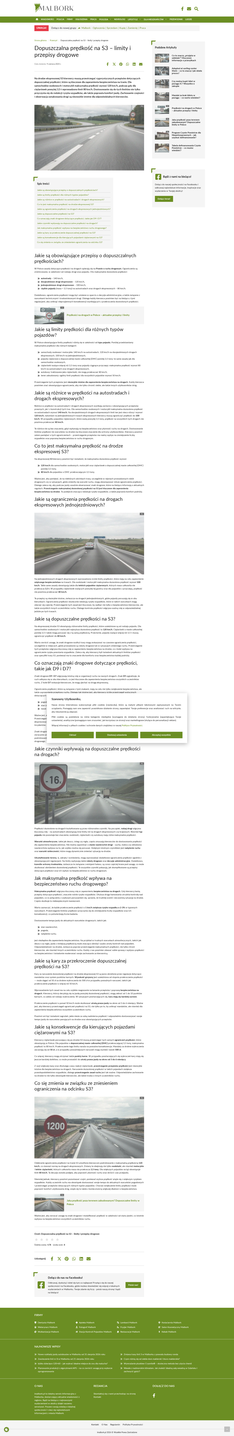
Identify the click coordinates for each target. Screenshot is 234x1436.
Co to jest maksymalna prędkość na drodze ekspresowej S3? (65, 204)
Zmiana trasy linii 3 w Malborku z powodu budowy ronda (151, 1354)
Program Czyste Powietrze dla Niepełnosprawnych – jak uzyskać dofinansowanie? (186, 135)
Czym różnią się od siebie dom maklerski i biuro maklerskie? (152, 1359)
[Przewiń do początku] (227, 1429)
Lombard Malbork (128, 1323)
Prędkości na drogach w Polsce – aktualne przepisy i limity (98, 315)
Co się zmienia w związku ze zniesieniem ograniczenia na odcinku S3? (70, 242)
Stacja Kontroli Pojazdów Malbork (95, 1332)
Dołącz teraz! (164, 199)
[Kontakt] (189, 8)
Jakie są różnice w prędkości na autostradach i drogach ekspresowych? (70, 200)
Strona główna (40, 41)
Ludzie (188, 19)
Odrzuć (72, 735)
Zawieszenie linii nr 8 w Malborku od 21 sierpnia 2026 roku (66, 1359)
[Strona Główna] (37, 20)
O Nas (105, 1425)
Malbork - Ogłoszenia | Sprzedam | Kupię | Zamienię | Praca (114, 28)
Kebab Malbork (169, 1332)
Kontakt (97, 1397)
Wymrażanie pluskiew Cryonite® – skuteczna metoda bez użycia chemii (158, 1364)
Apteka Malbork (86, 1323)
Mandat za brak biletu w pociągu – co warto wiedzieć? (186, 96)
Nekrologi (119, 19)
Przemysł (53, 41)
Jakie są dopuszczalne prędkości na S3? (55, 214)
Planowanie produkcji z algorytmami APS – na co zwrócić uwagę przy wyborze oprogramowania (75, 1370)
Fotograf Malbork (87, 1327)
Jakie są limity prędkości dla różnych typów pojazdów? (63, 195)
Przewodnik (176, 19)
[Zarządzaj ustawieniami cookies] (6, 1429)
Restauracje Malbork (130, 1332)
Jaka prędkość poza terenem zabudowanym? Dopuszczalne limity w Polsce (103, 1203)
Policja (60, 19)
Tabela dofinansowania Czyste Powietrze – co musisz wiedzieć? (186, 148)
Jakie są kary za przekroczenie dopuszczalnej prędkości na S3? (66, 233)
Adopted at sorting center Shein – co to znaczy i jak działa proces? (187, 70)
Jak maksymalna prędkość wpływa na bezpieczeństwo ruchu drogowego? (72, 228)
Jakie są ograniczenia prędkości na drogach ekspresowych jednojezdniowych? (73, 209)
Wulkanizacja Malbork (48, 1332)
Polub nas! (133, 1285)
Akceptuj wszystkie (161, 735)
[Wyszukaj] (196, 8)
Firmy (70, 19)
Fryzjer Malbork (127, 1327)
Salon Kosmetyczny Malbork (175, 1327)
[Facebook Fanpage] (181, 8)
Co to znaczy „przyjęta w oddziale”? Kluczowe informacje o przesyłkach (184, 58)
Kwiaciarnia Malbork (171, 1323)
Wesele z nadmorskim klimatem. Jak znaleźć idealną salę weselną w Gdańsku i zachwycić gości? (160, 1370)
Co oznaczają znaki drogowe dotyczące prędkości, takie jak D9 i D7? (69, 219)
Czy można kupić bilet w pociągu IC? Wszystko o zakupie (183, 83)
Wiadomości (47, 19)
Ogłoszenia (81, 19)
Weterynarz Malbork (47, 1327)
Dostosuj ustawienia (117, 735)
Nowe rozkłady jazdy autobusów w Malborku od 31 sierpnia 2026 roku (71, 1354)
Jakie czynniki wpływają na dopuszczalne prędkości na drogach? (67, 223)
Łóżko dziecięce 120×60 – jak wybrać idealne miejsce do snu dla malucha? (73, 1364)
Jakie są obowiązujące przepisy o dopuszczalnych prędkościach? (67, 190)
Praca (93, 19)
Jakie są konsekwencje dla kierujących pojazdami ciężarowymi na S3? (70, 237)
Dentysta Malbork (46, 1323)
